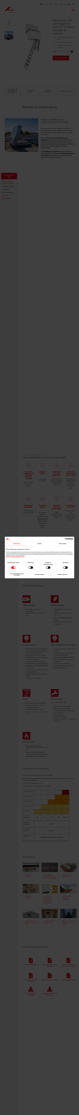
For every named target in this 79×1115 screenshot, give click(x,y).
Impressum (8, 556)
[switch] (31, 567)
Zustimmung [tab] (16, 543)
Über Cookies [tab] (62, 543)
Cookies (22, 556)
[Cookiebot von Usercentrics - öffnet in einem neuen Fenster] (66, 539)
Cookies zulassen (62, 574)
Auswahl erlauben (39, 574)
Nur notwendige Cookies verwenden (17, 574)
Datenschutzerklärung (15, 556)
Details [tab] (39, 543)
